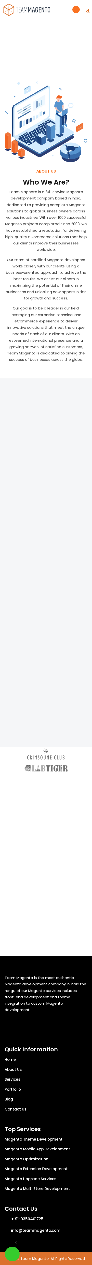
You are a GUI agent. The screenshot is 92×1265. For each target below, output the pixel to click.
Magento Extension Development (36, 1168)
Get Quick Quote (76, 9)
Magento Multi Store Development (37, 1188)
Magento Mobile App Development (37, 1149)
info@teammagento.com (35, 1230)
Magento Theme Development (34, 1139)
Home (10, 1059)
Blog (9, 1099)
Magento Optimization (26, 1159)
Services (12, 1079)
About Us (13, 1069)
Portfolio (13, 1089)
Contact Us (15, 1109)
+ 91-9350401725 (27, 1218)
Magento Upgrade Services (30, 1178)
